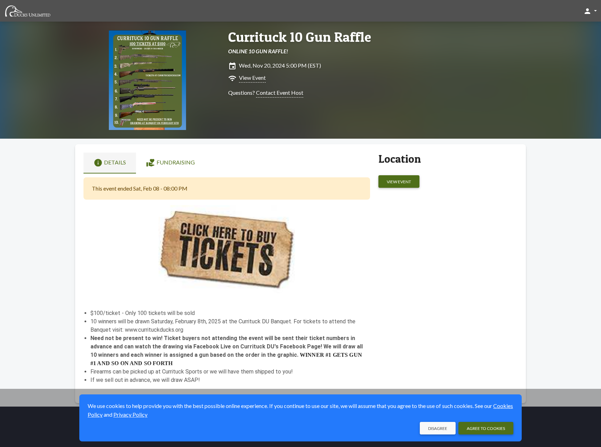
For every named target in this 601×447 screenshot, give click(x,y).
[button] (590, 10)
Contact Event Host (279, 92)
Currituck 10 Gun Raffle (299, 37)
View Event (252, 77)
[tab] (109, 163)
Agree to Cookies (486, 428)
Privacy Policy (130, 414)
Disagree (437, 428)
